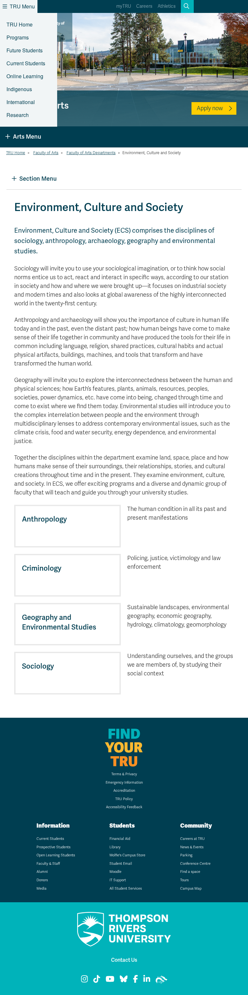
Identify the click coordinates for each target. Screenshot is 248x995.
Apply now (210, 108)
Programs (17, 37)
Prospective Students (53, 847)
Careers (144, 6)
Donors (42, 880)
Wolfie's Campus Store (127, 855)
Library (114, 847)
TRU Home (19, 24)
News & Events (191, 847)
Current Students (25, 63)
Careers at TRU (192, 839)
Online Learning (24, 76)
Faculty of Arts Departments (91, 153)
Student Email (120, 864)
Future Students (24, 50)
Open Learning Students (55, 855)
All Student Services (125, 888)
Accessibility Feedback (124, 807)
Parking (186, 855)
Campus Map (191, 888)
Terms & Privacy (124, 774)
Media (41, 888)
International (20, 102)
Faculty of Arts (45, 153)
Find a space (190, 872)
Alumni (42, 872)
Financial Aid (119, 839)
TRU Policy (124, 799)
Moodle (115, 872)
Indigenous (19, 89)
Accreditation (124, 791)
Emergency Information (124, 782)
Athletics (167, 6)
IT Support (117, 880)
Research (17, 115)
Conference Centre (195, 864)
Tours (184, 880)
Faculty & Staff (48, 864)
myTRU (123, 6)
